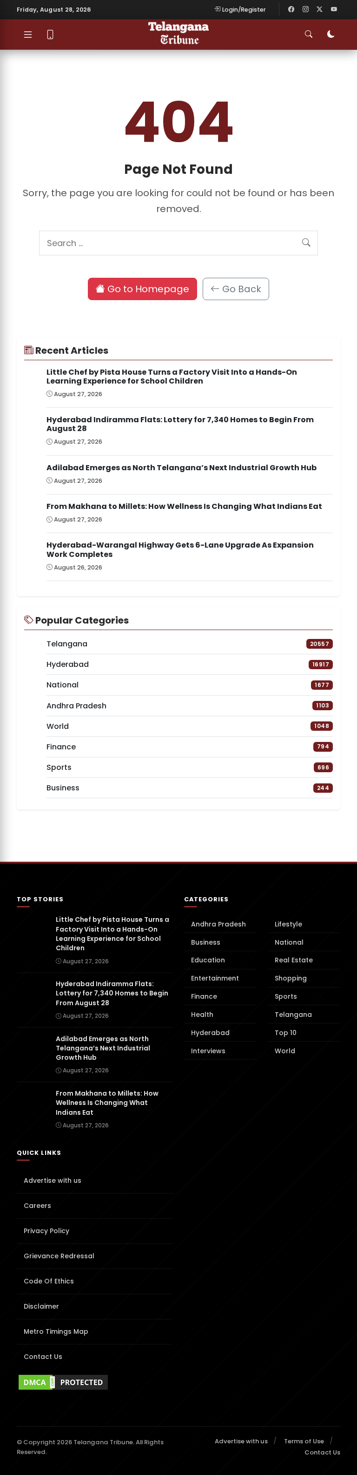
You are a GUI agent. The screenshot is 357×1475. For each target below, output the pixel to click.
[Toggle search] (309, 34)
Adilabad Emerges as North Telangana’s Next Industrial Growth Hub (181, 467)
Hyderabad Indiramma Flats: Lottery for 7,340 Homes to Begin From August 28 (180, 424)
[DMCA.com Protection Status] (95, 1382)
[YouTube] (333, 9)
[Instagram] (305, 9)
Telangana (293, 1014)
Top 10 (286, 1032)
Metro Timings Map (56, 1331)
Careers (37, 1205)
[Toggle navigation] (28, 34)
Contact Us (43, 1356)
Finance (204, 996)
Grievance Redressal (59, 1256)
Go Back (240, 288)
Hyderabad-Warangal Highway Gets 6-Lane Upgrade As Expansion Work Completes (180, 549)
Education (208, 960)
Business (205, 942)
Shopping (291, 978)
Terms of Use (304, 1441)
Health (202, 1014)
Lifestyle (288, 924)
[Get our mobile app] (50, 34)
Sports (286, 996)
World (285, 1051)
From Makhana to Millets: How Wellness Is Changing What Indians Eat (184, 506)
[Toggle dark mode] (331, 34)
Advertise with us (52, 1180)
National (289, 942)
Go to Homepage (147, 288)
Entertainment (215, 978)
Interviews (208, 1051)
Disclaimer (41, 1306)
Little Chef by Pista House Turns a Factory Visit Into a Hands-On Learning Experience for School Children (171, 376)
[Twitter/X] (319, 9)
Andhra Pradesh (218, 924)
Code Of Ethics (49, 1281)
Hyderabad (210, 1032)
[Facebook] (291, 9)
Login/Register (244, 10)
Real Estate (294, 960)
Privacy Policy (46, 1230)
